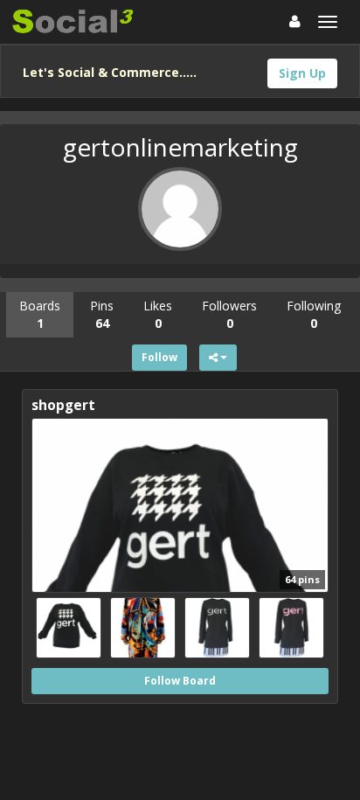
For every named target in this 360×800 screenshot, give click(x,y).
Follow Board (180, 680)
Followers (229, 314)
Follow (159, 357)
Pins (102, 314)
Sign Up (302, 73)
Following (314, 314)
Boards (39, 314)
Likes (157, 314)
